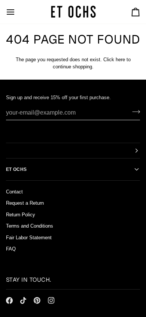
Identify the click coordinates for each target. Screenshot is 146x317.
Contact (14, 192)
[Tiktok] (23, 300)
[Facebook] (9, 300)
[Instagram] (51, 300)
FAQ (11, 249)
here (120, 59)
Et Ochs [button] (16, 169)
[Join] (134, 112)
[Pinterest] (37, 300)
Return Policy (20, 214)
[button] (73, 150)
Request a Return (25, 203)
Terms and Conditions (29, 226)
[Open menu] (17, 12)
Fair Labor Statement (29, 237)
